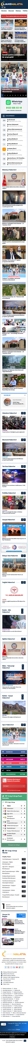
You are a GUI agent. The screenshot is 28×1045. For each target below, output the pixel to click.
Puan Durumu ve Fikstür (9, 979)
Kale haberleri (6, 1004)
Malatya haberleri (7, 988)
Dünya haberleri (16, 1016)
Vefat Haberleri (6, 1012)
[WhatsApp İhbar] (22, 967)
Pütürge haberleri (7, 1007)
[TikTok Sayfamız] (19, 967)
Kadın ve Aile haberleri (8, 1014)
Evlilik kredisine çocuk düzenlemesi (12, 631)
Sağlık (4, 599)
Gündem (4, 11)
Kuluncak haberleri (7, 1005)
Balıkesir (5, 483)
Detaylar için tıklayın (14, 845)
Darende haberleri (7, 997)
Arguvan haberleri (7, 993)
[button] (22, 413)
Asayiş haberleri (20, 1014)
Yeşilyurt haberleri (7, 1011)
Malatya (18, 11)
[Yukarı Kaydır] (22, 413)
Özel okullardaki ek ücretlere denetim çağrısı (14, 907)
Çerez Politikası (19, 995)
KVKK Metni (17, 997)
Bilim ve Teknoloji (7, 685)
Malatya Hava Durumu (8, 973)
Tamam (12, 1037)
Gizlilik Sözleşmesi (18, 993)
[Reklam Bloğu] (14, 547)
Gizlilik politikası (4, 1037)
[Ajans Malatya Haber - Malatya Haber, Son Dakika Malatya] (12, 3)
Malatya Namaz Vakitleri (9, 975)
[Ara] (2, 7)
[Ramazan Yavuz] (7, 402)
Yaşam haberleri (18, 1009)
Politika (25, 11)
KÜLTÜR (4, 715)
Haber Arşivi (6, 984)
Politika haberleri (18, 1005)
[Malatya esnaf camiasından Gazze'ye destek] (14, 565)
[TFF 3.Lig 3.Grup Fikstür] (25, 851)
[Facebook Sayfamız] (5, 967)
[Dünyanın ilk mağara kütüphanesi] (14, 707)
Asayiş (4, 537)
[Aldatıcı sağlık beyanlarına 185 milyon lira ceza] (14, 591)
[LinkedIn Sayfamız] (14, 967)
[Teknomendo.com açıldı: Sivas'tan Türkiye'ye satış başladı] (14, 677)
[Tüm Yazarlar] (25, 395)
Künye (15, 988)
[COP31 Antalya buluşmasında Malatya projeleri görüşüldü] (14, 449)
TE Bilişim (18, 1029)
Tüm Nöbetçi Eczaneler (14, 790)
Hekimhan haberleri (7, 1002)
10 (25, 95)
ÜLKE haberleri (6, 1016)
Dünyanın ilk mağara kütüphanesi (11, 717)
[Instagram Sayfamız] (11, 967)
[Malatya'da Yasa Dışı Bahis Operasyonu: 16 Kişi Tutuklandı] (14, 529)
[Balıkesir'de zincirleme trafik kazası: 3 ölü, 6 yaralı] (14, 476)
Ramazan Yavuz (17, 400)
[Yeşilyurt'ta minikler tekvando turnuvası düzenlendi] (14, 734)
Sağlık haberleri (18, 1007)
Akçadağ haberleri (7, 990)
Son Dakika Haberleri (8, 982)
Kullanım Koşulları (18, 992)
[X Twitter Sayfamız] (8, 967)
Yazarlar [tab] (7, 395)
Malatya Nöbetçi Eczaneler (10, 972)
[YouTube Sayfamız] (17, 967)
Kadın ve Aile (6, 629)
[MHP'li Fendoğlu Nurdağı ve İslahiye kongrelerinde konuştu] (14, 502)
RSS (4, 1024)
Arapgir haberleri (7, 992)
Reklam (16, 1000)
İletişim (17, 999)
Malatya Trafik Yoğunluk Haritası (11, 977)
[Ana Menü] (4, 7)
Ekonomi (11, 11)
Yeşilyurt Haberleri (8, 742)
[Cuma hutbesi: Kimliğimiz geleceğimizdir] (14, 422)
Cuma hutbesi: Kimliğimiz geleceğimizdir (13, 432)
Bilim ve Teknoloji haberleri (19, 1012)
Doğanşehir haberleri (8, 999)
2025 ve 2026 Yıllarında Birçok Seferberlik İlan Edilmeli (17, 403)
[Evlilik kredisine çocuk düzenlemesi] (14, 621)
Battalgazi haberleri (8, 995)
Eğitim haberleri (18, 1011)
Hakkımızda (17, 990)
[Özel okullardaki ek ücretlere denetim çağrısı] (14, 648)
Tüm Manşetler (7, 980)
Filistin (4, 573)
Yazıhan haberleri (7, 1009)
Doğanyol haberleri (7, 1000)
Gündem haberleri (19, 1002)
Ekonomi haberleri (16, 1004)
